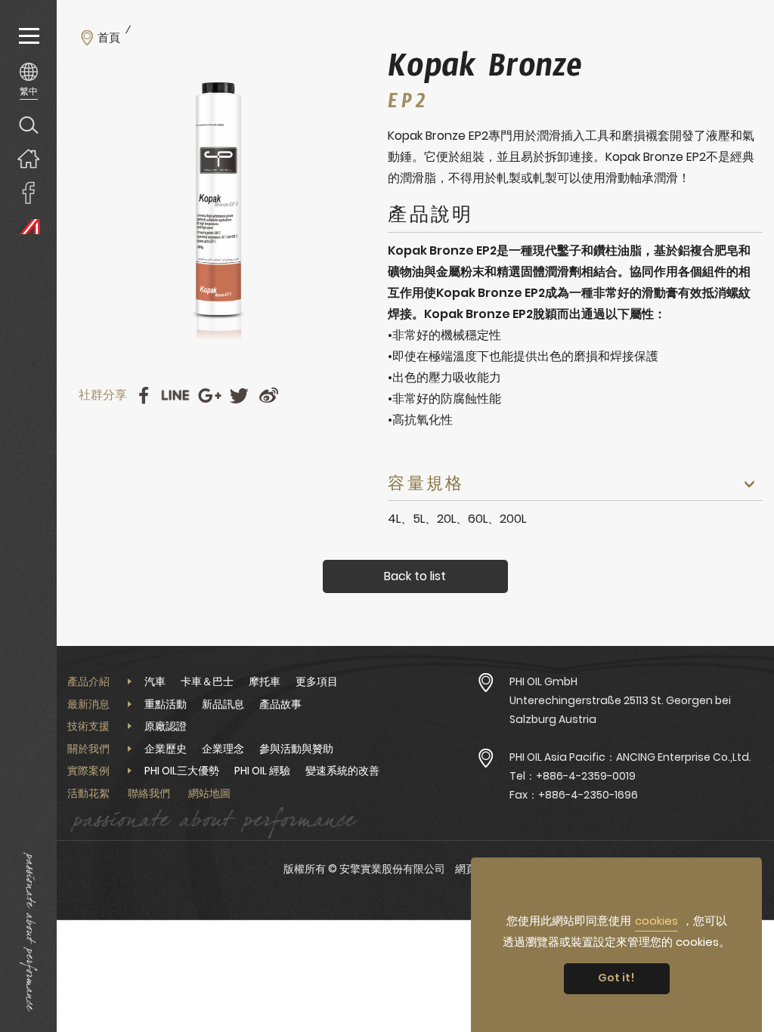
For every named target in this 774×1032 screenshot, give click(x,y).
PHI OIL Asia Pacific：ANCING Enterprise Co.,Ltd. (630, 757)
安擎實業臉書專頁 (28, 192)
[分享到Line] (175, 395)
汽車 (155, 681)
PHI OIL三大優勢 (181, 770)
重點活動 (165, 704)
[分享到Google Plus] (209, 395)
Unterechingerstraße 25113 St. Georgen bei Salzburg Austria (620, 710)
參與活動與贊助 (296, 748)
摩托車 (264, 681)
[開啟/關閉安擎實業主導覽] (28, 36)
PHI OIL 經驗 (262, 770)
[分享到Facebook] (143, 395)
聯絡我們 (149, 793)
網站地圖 (209, 793)
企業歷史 (165, 748)
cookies (656, 920)
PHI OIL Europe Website (28, 226)
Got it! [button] (616, 977)
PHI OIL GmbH (543, 681)
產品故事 (280, 704)
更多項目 (317, 681)
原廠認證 (165, 726)
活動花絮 (88, 793)
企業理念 (223, 748)
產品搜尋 (28, 124)
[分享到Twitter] (239, 395)
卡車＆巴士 (207, 681)
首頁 (109, 37)
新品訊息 (223, 704)
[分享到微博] (268, 395)
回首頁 (28, 158)
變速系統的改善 (342, 770)
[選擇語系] (28, 80)
